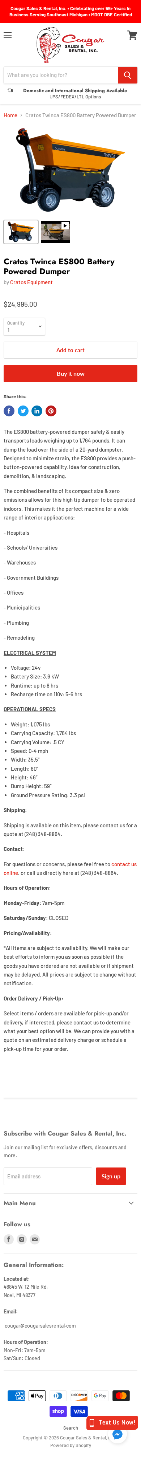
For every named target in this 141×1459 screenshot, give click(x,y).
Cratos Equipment (31, 282)
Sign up (111, 1176)
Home (10, 115)
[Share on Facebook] (9, 410)
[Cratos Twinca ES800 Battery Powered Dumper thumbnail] (21, 232)
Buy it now (71, 373)
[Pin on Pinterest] (51, 410)
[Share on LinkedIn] (36, 410)
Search (70, 1428)
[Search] (127, 75)
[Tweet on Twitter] (23, 410)
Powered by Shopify (70, 1445)
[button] (117, 1434)
